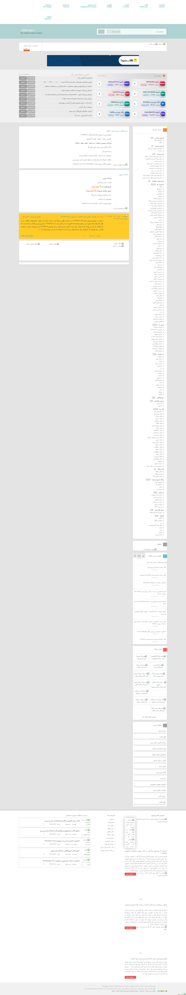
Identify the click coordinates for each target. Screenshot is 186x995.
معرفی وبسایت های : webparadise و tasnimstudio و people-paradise (69, 94)
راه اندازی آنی (106, 151)
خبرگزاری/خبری (157, 243)
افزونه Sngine (158, 327)
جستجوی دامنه (157, 234)
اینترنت (160, 150)
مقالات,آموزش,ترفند (158, 479)
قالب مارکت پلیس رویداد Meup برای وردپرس (153, 575)
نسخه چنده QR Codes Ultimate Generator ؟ (77, 99)
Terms (146, 986)
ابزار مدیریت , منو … (156, 170)
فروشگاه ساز (158, 267)
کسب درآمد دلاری (160, 760)
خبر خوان (159, 239)
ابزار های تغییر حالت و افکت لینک (152, 175)
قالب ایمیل (159, 440)
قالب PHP (159, 423)
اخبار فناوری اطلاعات (158, 181)
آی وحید (142, 991)
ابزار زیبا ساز (158, 161)
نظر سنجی (159, 295)
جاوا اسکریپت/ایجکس (155, 231)
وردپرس (159, 489)
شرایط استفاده (109, 844)
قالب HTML (158, 421)
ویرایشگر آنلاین (157, 302)
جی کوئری (161, 354)
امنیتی (160, 220)
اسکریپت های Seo (156, 205)
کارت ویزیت (158, 534)
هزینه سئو (162, 731)
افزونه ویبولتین (158, 346)
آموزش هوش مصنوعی (158, 784)
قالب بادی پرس (157, 442)
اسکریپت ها (160, 184)
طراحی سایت (158, 504)
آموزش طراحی (159, 138)
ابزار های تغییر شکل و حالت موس (152, 177)
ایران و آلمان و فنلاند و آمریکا (101, 195)
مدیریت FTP (158, 506)
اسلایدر (160, 196)
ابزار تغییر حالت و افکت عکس (153, 156)
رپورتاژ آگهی (160, 397)
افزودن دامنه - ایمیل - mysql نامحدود (98, 139)
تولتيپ (160, 373)
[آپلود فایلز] (162, 44)
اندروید (160, 405)
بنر (161, 523)
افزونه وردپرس (35, 217)
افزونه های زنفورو (156, 339)
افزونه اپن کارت (157, 332)
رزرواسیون (159, 255)
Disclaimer (152, 986)
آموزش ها (159, 484)
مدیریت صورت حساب (155, 281)
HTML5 (159, 189)
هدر (161, 530)
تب (161, 368)
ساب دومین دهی (157, 257)
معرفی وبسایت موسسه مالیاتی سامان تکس (76, 90)
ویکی (160, 305)
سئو (161, 487)
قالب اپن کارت (158, 435)
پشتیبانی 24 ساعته (105, 199)
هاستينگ (159, 298)
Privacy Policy (139, 986)
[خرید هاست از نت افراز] (118, 246)
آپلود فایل (162, 802)
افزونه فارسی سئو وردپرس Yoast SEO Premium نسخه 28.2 (150, 603)
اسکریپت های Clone (156, 203)
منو (161, 389)
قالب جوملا (158, 444)
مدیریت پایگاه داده (156, 288)
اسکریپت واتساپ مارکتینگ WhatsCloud (154, 582)
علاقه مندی (158, 262)
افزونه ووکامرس (157, 343)
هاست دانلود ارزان (159, 790)
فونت (160, 527)
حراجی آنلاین (158, 236)
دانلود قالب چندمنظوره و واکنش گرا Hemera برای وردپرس (60, 831)
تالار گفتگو (159, 227)
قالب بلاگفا (159, 471)
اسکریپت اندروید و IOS (155, 201)
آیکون (160, 518)
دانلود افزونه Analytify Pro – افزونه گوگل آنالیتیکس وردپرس (150, 613)
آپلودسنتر (159, 194)
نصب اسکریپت (109, 841)
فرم (161, 382)
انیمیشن (159, 366)
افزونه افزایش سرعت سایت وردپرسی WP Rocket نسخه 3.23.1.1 (150, 593)
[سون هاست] (153, 44)
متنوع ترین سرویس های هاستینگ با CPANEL (96, 135)
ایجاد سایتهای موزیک (156, 222)
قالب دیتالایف (158, 447)
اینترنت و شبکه (157, 502)
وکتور (160, 532)
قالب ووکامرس (157, 459)
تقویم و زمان (158, 370)
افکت (160, 361)
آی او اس (159, 403)
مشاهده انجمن (24, 74)
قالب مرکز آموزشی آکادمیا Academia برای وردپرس (62, 821)
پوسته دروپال (158, 463)
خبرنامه (160, 241)
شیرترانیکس (158, 351)
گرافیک (162, 516)
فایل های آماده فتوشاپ (155, 525)
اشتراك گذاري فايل (156, 212)
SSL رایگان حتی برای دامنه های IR (99, 147)
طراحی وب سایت (150, 991)
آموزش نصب (158, 482)
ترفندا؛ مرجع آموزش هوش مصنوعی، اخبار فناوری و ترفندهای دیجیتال (68, 86)
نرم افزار (161, 492)
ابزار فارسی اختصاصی (155, 168)
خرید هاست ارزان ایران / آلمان (117, 131)
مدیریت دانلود (158, 279)
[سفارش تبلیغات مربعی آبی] (54, 244)
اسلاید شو (159, 359)
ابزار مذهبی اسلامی (156, 173)
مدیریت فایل (158, 283)
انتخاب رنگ (159, 363)
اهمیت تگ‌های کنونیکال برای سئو (80, 111)
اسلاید (160, 356)
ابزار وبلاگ (110, 828)
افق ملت (163, 737)
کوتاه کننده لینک (157, 319)
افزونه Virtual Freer (156, 329)
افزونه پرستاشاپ (157, 348)
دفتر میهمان (158, 250)
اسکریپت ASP (158, 198)
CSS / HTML (158, 140)
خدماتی (160, 246)
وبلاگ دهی (159, 300)
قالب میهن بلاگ (157, 476)
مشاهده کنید (129, 874)
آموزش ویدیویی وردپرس (155, 148)
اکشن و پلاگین (158, 520)
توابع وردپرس (109, 838)
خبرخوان (159, 378)
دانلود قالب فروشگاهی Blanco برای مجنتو (65, 851)
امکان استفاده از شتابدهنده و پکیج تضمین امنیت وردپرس (92, 160)
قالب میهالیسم (158, 452)
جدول (160, 375)
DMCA (132, 986)
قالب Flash (159, 416)
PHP (160, 142)
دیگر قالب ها (158, 411)
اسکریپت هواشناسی (156, 208)
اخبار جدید (162, 766)
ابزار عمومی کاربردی (156, 166)
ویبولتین (160, 461)
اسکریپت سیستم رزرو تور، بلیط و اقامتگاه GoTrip (151, 631)
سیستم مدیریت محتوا (155, 260)
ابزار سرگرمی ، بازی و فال (154, 163)
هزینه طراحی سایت (159, 749)
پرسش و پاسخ (158, 307)
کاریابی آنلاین (158, 314)
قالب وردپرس (158, 456)
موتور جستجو (158, 293)
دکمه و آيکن (158, 380)
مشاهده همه (102, 75)
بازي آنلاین (159, 224)
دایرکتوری (159, 248)
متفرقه (160, 387)
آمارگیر (160, 191)
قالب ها (161, 409)
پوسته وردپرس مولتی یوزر (154, 466)
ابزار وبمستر (160, 154)
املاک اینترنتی (158, 217)
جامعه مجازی (158, 229)
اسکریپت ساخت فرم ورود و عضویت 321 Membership (61, 861)
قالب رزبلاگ (158, 474)
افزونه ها (26, 217)
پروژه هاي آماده (159, 510)
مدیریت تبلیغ (158, 276)
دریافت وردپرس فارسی (106, 850)
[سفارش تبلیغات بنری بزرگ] (119, 243)
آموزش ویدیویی (159, 146)
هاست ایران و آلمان (104, 182)
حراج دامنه (162, 796)
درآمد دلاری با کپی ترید (158, 743)
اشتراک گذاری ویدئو (156, 215)
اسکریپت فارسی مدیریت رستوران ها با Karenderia (62, 841)
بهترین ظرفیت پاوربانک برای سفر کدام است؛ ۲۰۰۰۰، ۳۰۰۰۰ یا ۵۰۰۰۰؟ (68, 82)
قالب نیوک (159, 454)
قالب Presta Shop (157, 425)
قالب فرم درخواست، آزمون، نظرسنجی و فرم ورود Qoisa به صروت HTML (150, 623)
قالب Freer (159, 418)
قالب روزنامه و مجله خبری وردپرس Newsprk (153, 639)
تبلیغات (111, 819)
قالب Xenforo (158, 433)
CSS (160, 187)
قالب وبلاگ (160, 469)
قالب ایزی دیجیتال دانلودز (154, 437)
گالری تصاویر (158, 321)
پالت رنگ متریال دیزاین (106, 847)
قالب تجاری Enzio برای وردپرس (156, 567)
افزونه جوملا (158, 334)
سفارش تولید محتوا (159, 754)
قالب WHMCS (157, 430)
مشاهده (26, 50)
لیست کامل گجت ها (149, 717)
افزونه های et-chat (156, 336)
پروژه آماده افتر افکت (155, 512)
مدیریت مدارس (157, 286)
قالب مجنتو (159, 449)
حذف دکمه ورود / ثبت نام (83, 115)
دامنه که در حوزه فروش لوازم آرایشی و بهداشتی (75, 103)
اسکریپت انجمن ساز (85, 78)
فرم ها (160, 265)
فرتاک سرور (123, 174)
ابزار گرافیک (158, 499)
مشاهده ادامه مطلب (27, 235)
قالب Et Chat (158, 414)
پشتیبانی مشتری (157, 309)
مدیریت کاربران (157, 290)
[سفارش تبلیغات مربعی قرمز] (33, 244)
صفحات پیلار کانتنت (85, 107)
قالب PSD (159, 428)
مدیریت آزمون (157, 272)
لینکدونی (159, 269)
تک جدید (163, 778)
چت (161, 312)
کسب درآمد (158, 317)
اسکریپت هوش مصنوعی (155, 210)
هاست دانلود (115, 991)
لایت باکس (159, 385)
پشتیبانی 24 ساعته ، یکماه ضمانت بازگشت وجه (95, 155)
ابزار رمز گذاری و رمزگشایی (154, 159)
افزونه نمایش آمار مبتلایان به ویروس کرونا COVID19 (78, 217)
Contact (127, 986)
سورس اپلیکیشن (159, 401)
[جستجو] (101, 31)
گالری (160, 394)
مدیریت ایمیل (158, 274)
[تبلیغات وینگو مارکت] (150, 549)
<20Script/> (27, 30)
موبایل (160, 392)
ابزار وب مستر (157, 497)
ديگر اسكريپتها (158, 253)
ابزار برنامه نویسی (156, 495)
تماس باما (110, 825)
